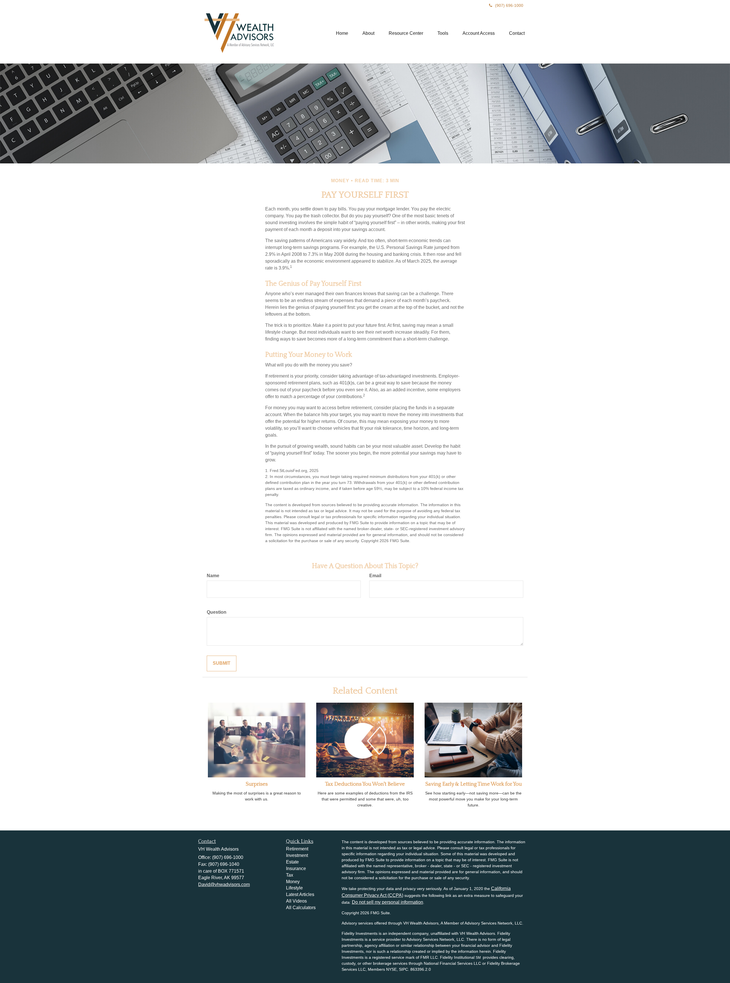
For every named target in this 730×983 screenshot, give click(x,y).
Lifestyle (294, 887)
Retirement (297, 848)
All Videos (296, 901)
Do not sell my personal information (387, 902)
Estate (292, 862)
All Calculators (301, 907)
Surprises (257, 784)
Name (213, 575)
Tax (289, 875)
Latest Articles (300, 894)
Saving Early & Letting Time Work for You (473, 784)
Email (375, 575)
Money (293, 881)
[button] (368, 33)
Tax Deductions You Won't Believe (365, 784)
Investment (297, 855)
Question (216, 612)
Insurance (296, 868)
